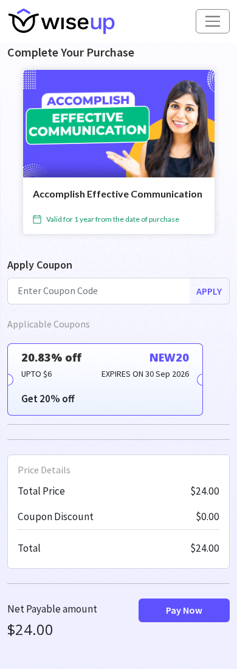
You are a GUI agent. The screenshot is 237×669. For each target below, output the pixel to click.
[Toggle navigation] (213, 21)
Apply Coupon (39, 265)
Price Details (44, 470)
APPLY (209, 291)
